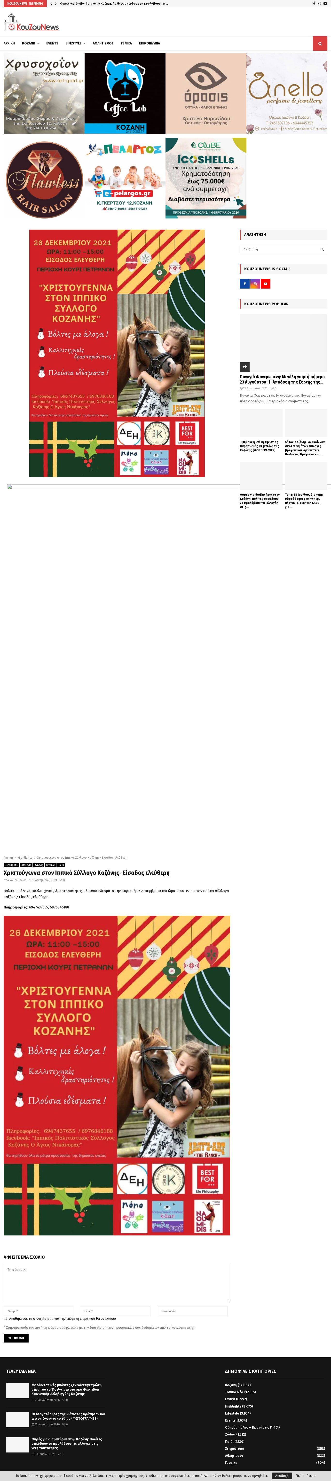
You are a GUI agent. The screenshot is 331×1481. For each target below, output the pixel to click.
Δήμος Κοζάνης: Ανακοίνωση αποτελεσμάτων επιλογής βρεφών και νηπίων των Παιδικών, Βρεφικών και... (305, 448)
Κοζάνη (28, 43)
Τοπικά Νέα (234, 1392)
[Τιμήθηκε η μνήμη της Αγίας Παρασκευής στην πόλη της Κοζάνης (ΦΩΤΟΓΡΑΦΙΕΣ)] (261, 423)
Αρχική (9, 43)
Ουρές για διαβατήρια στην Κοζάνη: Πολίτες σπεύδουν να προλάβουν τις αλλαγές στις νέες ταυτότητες (67, 1443)
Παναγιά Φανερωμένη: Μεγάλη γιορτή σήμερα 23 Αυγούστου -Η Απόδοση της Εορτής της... (282, 379)
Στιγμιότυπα (234, 1449)
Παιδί (61, 865)
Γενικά (126, 43)
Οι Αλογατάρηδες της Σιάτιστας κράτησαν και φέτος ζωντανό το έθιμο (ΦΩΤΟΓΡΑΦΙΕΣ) (68, 1416)
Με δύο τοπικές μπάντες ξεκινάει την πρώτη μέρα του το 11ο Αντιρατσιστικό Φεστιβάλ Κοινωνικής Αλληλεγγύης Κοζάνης (67, 1389)
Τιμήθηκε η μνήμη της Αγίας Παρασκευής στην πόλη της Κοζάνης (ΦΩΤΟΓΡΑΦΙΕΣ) (259, 446)
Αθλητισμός (103, 43)
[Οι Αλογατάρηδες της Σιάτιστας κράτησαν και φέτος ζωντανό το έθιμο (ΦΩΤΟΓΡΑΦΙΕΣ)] (17, 1419)
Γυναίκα (50, 865)
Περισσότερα (305, 1476)
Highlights (11, 865)
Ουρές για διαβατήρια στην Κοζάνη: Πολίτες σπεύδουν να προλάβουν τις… (114, 3)
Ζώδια (230, 1434)
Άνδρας (38, 865)
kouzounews (18, 880)
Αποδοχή (282, 1476)
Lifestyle (74, 43)
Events (52, 43)
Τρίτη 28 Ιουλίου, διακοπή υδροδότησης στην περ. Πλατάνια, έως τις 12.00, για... (304, 500)
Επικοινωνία (149, 43)
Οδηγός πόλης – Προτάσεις (247, 1427)
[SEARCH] (322, 249)
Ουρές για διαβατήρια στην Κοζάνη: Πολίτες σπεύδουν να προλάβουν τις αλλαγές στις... (260, 500)
